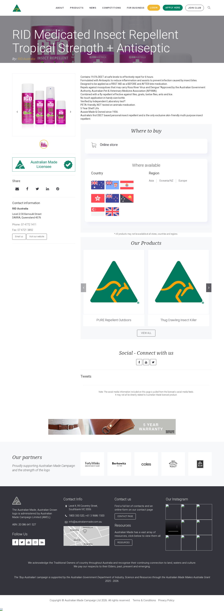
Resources (123, 542)
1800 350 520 (76, 515)
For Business (135, 7)
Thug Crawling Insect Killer (178, 320)
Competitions (111, 7)
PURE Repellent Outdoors (113, 320)
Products (76, 7)
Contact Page (125, 516)
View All (146, 333)
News (92, 7)
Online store (109, 145)
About (60, 7)
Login (154, 7)
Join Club (194, 7)
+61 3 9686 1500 (94, 515)
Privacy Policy (166, 600)
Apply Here (172, 7)
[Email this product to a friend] (17, 189)
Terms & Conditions (144, 600)
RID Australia (26, 59)
